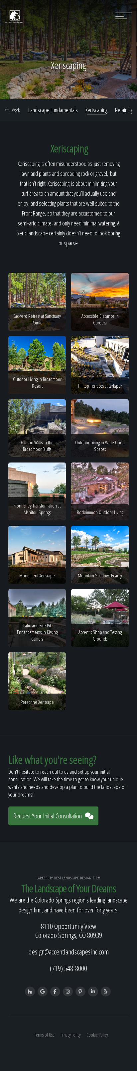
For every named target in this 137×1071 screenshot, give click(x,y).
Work (16, 110)
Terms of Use (44, 1035)
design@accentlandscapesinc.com (69, 951)
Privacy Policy (70, 1035)
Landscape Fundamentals (53, 110)
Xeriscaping (96, 110)
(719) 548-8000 (68, 968)
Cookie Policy (97, 1035)
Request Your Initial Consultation (47, 815)
